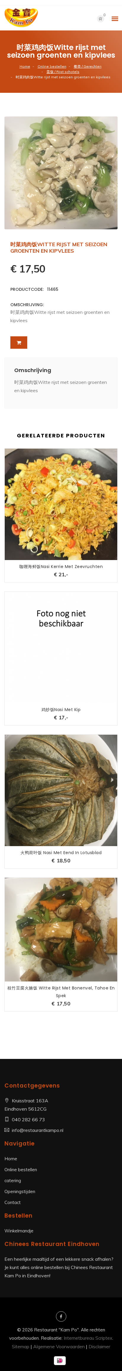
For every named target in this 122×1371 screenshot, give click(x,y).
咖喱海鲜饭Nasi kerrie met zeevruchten (61, 567)
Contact (12, 1202)
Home (25, 66)
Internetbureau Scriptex (88, 1338)
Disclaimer (99, 1346)
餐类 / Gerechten (88, 66)
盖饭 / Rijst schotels (62, 71)
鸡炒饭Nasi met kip (61, 710)
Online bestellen (52, 66)
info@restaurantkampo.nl (37, 1130)
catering (12, 1180)
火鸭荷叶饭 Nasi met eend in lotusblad (61, 853)
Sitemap (20, 1346)
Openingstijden (19, 1191)
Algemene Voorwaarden (59, 1346)
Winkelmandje (18, 1231)
